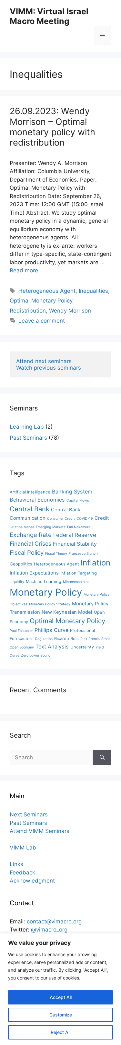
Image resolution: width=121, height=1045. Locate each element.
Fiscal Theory (56, 554)
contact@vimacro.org (54, 921)
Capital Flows (77, 500)
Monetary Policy (46, 592)
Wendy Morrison (70, 310)
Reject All (60, 1032)
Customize (60, 1014)
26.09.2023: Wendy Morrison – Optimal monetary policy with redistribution (52, 127)
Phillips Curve (51, 630)
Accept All (61, 997)
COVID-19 (84, 519)
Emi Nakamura (78, 527)
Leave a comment (41, 320)
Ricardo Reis (66, 638)
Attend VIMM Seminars (39, 831)
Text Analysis (52, 646)
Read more (24, 270)
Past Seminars (28, 437)
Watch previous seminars (48, 367)
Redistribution (28, 310)
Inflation (95, 562)
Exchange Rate (31, 534)
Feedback (22, 872)
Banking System (72, 491)
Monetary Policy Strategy (49, 604)
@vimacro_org (49, 929)
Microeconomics (76, 582)
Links (16, 864)
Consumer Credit (61, 519)
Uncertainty (82, 647)
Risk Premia (90, 639)
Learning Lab (27, 426)
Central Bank (29, 509)
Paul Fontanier (21, 631)
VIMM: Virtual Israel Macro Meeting (49, 16)
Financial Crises (30, 543)
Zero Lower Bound (36, 655)
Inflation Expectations (34, 573)
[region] (60, 989)
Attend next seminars (44, 361)
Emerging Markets (51, 527)
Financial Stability (75, 543)
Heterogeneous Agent (47, 291)
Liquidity (17, 582)
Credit (102, 518)
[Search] (102, 758)
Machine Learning (43, 581)
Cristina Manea (22, 527)
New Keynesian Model (67, 612)
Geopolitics (21, 564)
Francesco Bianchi (83, 554)
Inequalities (93, 291)
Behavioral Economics (37, 499)
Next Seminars (29, 814)
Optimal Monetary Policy (41, 300)
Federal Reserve (74, 534)
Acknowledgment (32, 880)
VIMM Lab (23, 847)
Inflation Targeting (78, 573)
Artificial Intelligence (30, 492)
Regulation (44, 639)
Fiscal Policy (27, 552)
